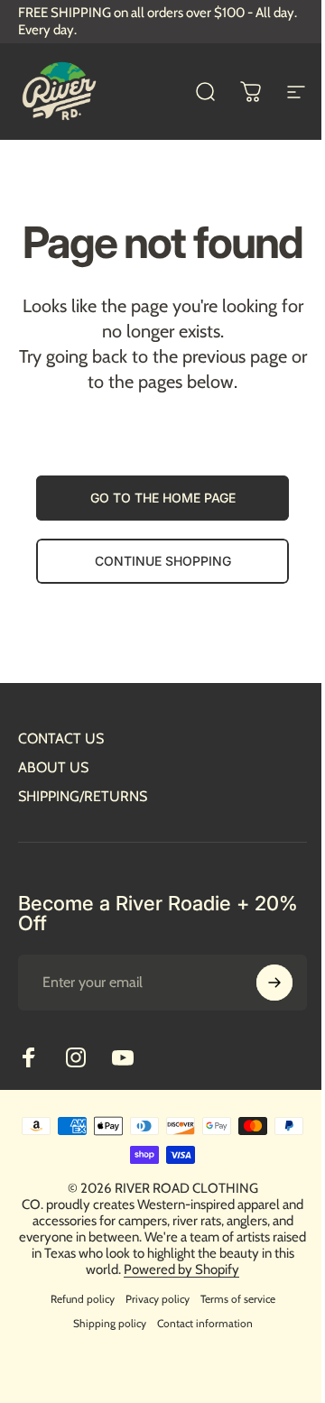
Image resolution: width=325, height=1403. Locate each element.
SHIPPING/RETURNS (82, 796)
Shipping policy (109, 1323)
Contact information (205, 1323)
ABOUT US (53, 767)
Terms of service (237, 1299)
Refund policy (83, 1299)
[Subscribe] (274, 983)
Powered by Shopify (181, 1269)
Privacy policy (157, 1299)
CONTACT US (61, 738)
